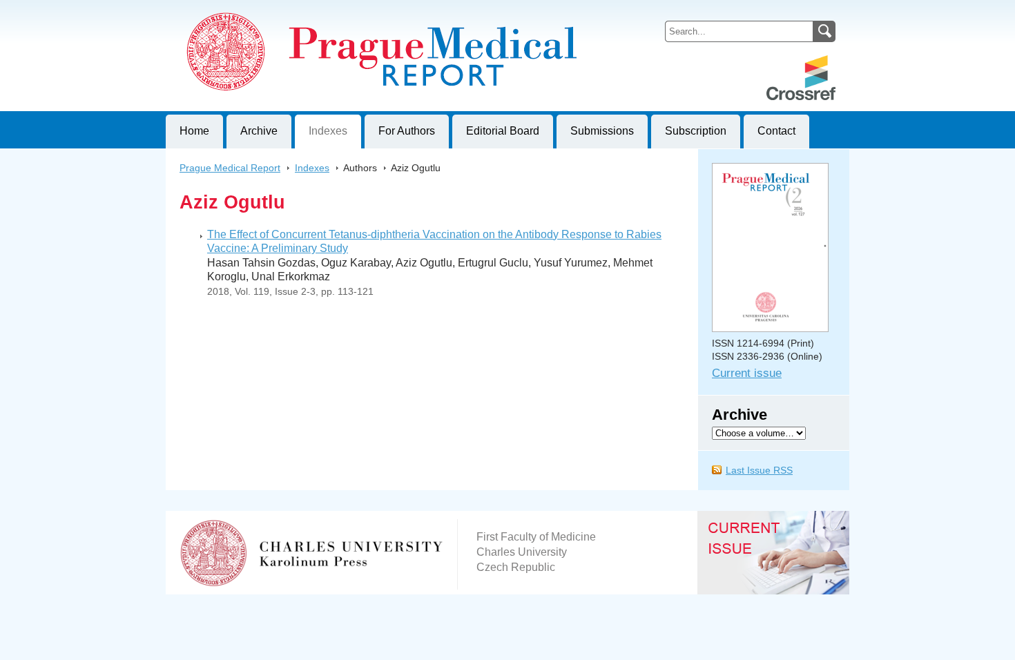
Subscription (695, 131)
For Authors (406, 131)
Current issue (747, 373)
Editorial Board (502, 131)
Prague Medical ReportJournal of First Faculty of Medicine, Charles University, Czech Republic (335, 11)
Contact (776, 131)
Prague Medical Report (230, 167)
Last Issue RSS (759, 470)
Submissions (602, 131)
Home (194, 131)
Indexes (328, 131)
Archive (259, 131)
